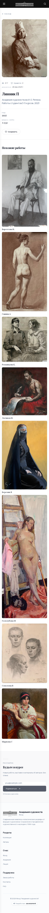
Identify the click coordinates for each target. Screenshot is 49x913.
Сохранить (12, 132)
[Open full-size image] (24, 48)
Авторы (6, 842)
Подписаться (11, 788)
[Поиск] (45, 4)
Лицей (5, 864)
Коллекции (7, 837)
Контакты (6, 882)
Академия (7, 860)
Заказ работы (8, 877)
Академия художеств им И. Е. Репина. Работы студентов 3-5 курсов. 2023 (21, 101)
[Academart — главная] (24, 3)
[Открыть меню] (4, 4)
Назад (8, 14)
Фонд (5, 855)
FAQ (4, 886)
